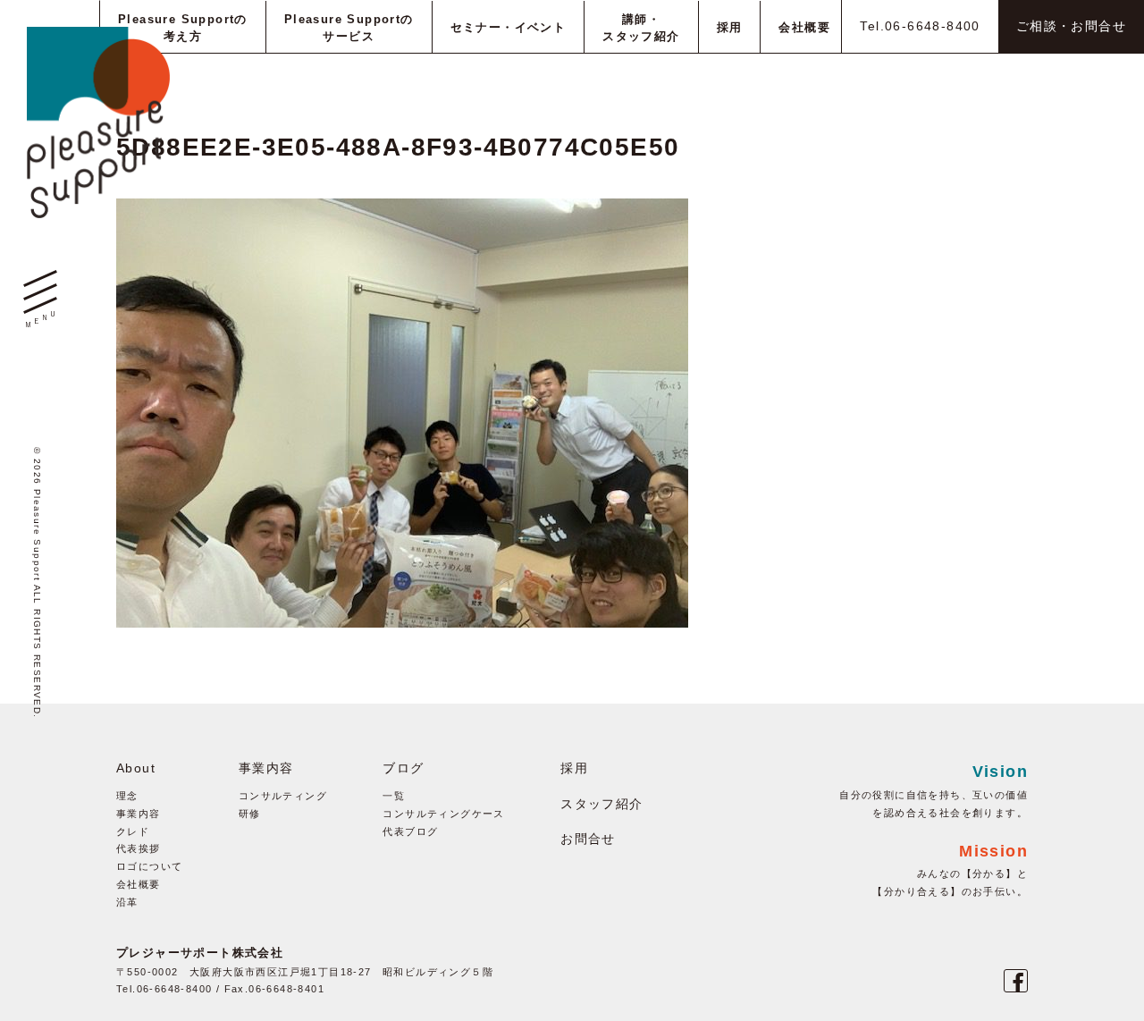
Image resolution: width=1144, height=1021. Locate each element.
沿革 (127, 902)
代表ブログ (410, 831)
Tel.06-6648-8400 (920, 26)
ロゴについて (149, 866)
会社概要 (138, 884)
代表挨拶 (138, 848)
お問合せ (588, 838)
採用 (574, 768)
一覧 (394, 795)
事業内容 (138, 813)
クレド (132, 831)
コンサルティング (283, 795)
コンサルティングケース (443, 813)
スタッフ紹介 (601, 804)
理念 (127, 795)
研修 (250, 813)
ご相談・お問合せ (1071, 26)
